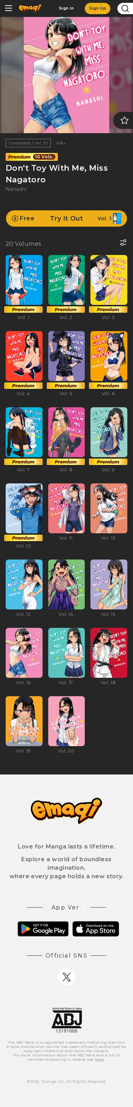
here (99, 1059)
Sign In (66, 8)
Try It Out (65, 218)
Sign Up (97, 8)
